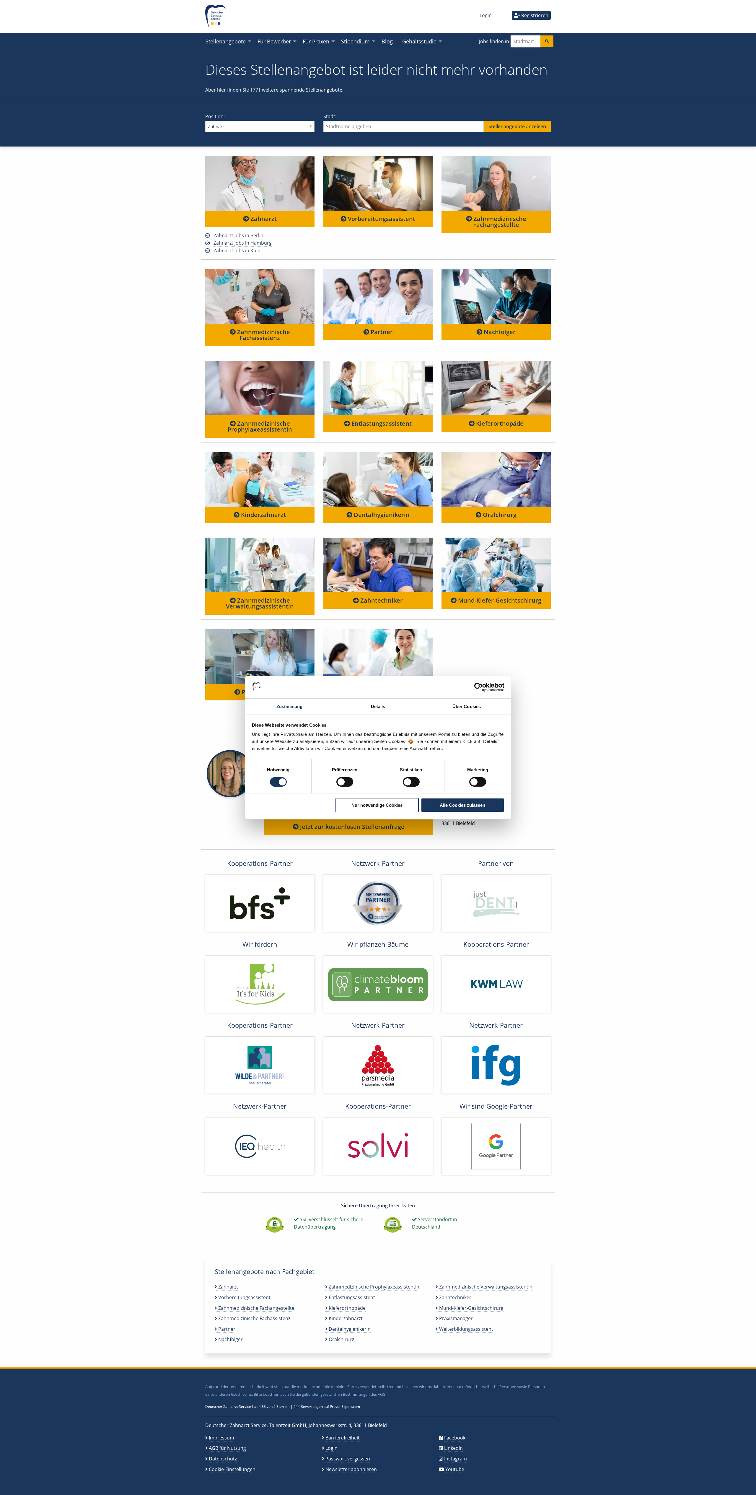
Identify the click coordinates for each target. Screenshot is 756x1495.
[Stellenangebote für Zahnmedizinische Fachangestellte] (496, 183)
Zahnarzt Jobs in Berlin (238, 235)
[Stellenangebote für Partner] (378, 296)
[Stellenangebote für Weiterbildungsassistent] (378, 656)
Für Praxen (316, 41)
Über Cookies (466, 706)
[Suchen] (546, 41)
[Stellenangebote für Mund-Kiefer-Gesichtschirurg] (496, 564)
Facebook (454, 1437)
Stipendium (355, 41)
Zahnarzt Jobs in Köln (237, 250)
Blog (387, 41)
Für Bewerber (274, 41)
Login (486, 15)
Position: (215, 116)
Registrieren (534, 15)
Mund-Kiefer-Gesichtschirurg (499, 600)
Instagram (455, 1458)
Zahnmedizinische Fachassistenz (263, 335)
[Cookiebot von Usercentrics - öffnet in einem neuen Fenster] (478, 687)
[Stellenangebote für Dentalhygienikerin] (378, 479)
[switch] (344, 782)
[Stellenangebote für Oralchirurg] (496, 479)
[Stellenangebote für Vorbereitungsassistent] (378, 183)
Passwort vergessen (347, 1458)
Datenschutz (223, 1458)
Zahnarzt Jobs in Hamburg (243, 243)
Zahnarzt (263, 219)
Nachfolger (499, 332)
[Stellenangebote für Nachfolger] (496, 296)
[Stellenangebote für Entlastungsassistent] (378, 387)
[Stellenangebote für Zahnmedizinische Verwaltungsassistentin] (260, 564)
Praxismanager (455, 1318)
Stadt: (329, 116)
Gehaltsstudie (419, 41)
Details (378, 706)
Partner (381, 332)
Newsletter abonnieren (351, 1469)
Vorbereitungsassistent (380, 219)
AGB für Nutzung (227, 1448)
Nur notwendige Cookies (377, 805)
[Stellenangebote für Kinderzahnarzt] (260, 479)
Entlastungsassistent (381, 423)
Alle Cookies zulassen (462, 805)
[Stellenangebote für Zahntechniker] (378, 564)
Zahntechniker (381, 600)
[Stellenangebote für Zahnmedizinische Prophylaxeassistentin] (260, 387)
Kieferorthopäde (499, 423)
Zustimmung (289, 706)
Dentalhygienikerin (381, 515)
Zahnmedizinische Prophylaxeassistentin (260, 426)
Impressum (221, 1437)
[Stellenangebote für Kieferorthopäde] (496, 387)
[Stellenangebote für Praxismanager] (260, 656)
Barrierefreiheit (342, 1437)
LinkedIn (453, 1448)
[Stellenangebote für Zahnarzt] (260, 183)
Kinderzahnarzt (262, 515)
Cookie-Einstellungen (232, 1469)
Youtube (454, 1469)
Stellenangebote (226, 41)
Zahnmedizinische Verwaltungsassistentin (260, 603)
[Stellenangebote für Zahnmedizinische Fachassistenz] (260, 296)
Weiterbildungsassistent (465, 1329)
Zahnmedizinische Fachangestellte (499, 222)
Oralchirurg (499, 515)
